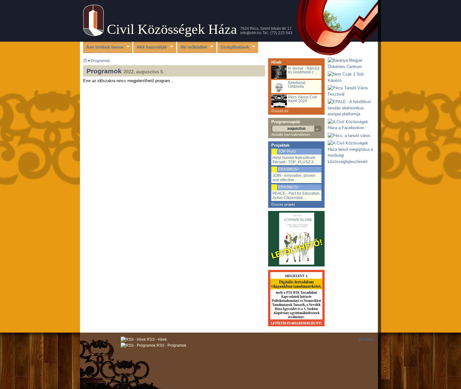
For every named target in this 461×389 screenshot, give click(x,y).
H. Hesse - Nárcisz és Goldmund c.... (304, 70)
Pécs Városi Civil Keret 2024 (302, 99)
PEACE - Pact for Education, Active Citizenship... (297, 195)
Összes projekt (283, 204)
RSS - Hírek (156, 339)
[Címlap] (93, 34)
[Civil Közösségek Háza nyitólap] (85, 61)
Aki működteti (192, 47)
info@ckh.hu (251, 33)
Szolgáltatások (233, 47)
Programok (100, 61)
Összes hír (280, 111)
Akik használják (150, 47)
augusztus (296, 128)
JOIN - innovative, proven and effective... (294, 177)
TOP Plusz (287, 151)
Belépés (366, 339)
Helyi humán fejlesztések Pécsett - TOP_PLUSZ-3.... (295, 159)
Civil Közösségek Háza (172, 29)
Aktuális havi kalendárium (290, 134)
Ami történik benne (103, 47)
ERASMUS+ (288, 169)
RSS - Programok (171, 345)
